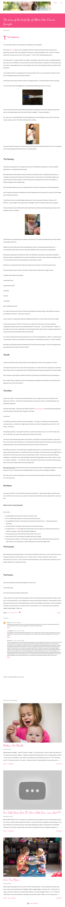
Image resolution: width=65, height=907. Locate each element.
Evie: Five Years (11, 879)
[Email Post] (20, 612)
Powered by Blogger (33, 903)
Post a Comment (11, 898)
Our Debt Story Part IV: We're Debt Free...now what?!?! (32, 812)
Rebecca (11, 50)
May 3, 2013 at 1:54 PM (19, 630)
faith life (9, 612)
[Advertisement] (32, 689)
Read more (59, 763)
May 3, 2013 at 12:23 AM (16, 622)
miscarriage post (39, 408)
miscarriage (15, 612)
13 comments (10, 831)
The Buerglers (9, 2)
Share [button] (58, 612)
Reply (8, 627)
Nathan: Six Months (13, 745)
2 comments (10, 763)
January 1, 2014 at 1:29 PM (18, 640)
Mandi (8, 622)
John (16, 528)
